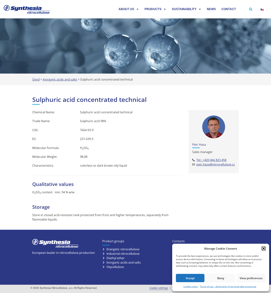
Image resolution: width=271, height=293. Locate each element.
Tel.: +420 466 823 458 (211, 160)
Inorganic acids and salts (60, 79)
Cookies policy (190, 286)
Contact (228, 9)
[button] (263, 248)
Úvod (36, 79)
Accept (190, 278)
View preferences (251, 278)
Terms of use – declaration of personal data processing (228, 286)
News (211, 9)
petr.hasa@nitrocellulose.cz (215, 164)
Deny (220, 278)
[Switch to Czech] (262, 9)
